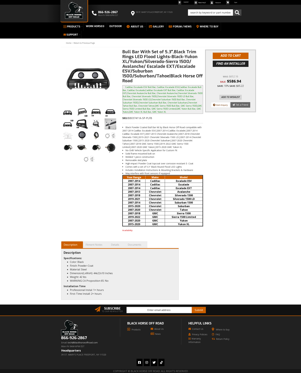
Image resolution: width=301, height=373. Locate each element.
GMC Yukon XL (159, 112)
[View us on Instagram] (147, 362)
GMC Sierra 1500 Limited (164, 108)
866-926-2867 (74, 338)
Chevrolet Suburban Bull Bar (152, 102)
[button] (214, 12)
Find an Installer (230, 64)
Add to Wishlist (230, 97)
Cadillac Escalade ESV (168, 87)
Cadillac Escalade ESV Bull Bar (140, 87)
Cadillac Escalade (136, 90)
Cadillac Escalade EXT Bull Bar (160, 90)
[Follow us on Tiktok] (161, 362)
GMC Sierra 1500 (189, 105)
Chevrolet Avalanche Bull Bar (141, 93)
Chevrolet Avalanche (167, 93)
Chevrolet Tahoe (146, 105)
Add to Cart (230, 56)
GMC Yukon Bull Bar (185, 108)
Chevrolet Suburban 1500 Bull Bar (168, 99)
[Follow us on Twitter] (154, 362)
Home (68, 43)
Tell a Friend (241, 104)
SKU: (125, 118)
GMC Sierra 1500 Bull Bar (167, 105)
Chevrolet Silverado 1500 (144, 96)
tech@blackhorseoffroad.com (83, 342)
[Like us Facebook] (140, 362)
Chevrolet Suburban (177, 102)
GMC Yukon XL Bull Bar (140, 112)
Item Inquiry (222, 105)
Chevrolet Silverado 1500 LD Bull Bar (175, 96)
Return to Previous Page (84, 43)
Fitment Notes (94, 244)
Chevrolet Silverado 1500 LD (137, 99)
